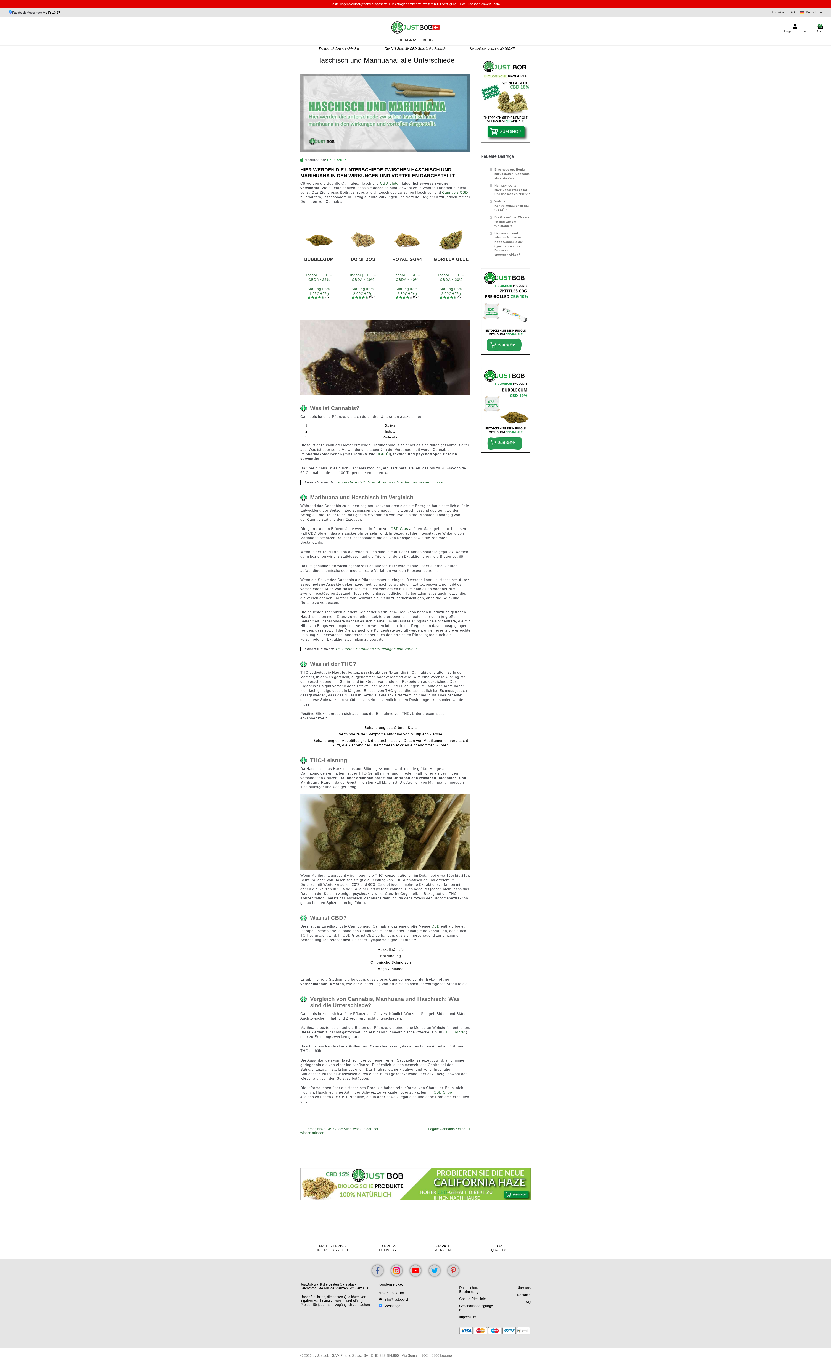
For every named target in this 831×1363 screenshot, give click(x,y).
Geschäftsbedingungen (476, 1308)
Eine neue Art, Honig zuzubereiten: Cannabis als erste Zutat (512, 174)
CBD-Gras (407, 40)
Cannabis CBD (455, 192)
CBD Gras (399, 529)
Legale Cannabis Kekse (446, 1129)
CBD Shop (443, 1092)
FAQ (792, 12)
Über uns (524, 1288)
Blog (428, 40)
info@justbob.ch (396, 1299)
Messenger (392, 1306)
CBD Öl (383, 454)
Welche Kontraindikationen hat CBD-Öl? (511, 206)
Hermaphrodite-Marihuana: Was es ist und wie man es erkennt (512, 190)
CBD (436, 926)
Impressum (467, 1317)
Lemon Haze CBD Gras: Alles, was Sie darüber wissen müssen (390, 482)
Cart (820, 28)
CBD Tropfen (454, 1032)
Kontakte (778, 12)
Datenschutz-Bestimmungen (470, 1290)
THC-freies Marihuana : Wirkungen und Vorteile (376, 649)
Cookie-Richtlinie (472, 1299)
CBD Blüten (390, 183)
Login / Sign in (795, 31)
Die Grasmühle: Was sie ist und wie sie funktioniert (511, 222)
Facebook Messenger (27, 12)
